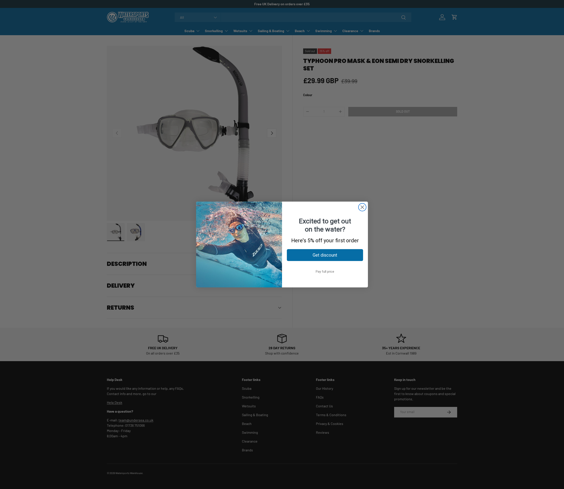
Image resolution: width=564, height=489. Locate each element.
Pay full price (325, 272)
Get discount (325, 255)
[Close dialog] (362, 207)
